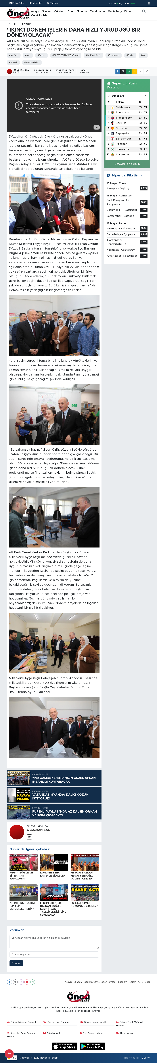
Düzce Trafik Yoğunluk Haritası (130, 1024)
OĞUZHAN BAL (38, 829)
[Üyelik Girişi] (147, 3)
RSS (13, 1058)
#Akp (27, 55)
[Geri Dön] (9, 1053)
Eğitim (133, 982)
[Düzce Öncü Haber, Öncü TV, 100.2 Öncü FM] (18, 13)
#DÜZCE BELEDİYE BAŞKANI (65, 55)
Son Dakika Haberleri (94, 1033)
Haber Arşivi (126, 1033)
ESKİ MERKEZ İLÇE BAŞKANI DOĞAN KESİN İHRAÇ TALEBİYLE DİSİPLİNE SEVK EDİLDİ (53, 909)
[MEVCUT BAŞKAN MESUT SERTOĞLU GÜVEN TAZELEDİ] (85, 862)
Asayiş (35, 11)
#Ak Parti (13, 55)
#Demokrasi (113, 55)
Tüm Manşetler (55, 1033)
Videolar (37, 3)
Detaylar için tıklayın (127, 164)
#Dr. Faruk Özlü (93, 55)
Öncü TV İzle (39, 15)
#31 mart (13, 62)
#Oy (143, 55)
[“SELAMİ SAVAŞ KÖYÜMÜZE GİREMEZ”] (85, 892)
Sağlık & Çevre (92, 982)
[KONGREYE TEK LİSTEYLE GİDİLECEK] (54, 862)
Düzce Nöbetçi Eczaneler (24, 1022)
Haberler (12, 24)
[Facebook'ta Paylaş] (117, 71)
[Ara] (144, 11)
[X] (15, 982)
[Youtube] (26, 982)
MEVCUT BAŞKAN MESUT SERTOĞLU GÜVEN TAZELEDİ (82, 875)
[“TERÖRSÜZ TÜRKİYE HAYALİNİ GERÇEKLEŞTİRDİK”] (24, 892)
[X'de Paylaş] (123, 71)
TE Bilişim (145, 1058)
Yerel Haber (97, 11)
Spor (71, 11)
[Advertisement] (127, 286)
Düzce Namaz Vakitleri (96, 1022)
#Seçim (129, 55)
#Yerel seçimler (31, 62)
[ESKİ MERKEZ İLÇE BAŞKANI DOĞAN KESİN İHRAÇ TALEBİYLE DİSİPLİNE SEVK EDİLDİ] (54, 892)
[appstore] (65, 1046)
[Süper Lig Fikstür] (146, 175)
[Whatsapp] (32, 982)
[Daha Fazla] (134, 71)
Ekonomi (82, 11)
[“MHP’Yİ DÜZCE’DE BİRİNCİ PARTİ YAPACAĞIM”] (24, 862)
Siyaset (47, 11)
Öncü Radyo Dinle (119, 11)
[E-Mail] (29, 836)
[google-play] (92, 1046)
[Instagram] (21, 982)
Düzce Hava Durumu (58, 1022)
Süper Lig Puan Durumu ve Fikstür (22, 1035)
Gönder (16, 963)
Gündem (59, 11)
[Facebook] (9, 982)
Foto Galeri (18, 3)
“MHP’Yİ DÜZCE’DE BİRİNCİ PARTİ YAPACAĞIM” (21, 875)
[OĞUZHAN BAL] (17, 832)
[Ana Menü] (143, 15)
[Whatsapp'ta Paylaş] (129, 71)
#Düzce (41, 55)
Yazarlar (54, 3)
